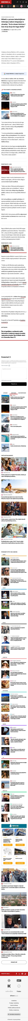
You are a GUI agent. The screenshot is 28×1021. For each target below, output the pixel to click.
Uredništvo (14, 1000)
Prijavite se (14, 384)
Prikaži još (14, 962)
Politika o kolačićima (14, 1010)
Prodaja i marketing (14, 1003)
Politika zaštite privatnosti (14, 1007)
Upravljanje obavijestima (14, 1014)
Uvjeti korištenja (14, 1005)
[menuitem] (23, 2)
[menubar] (23, 2)
